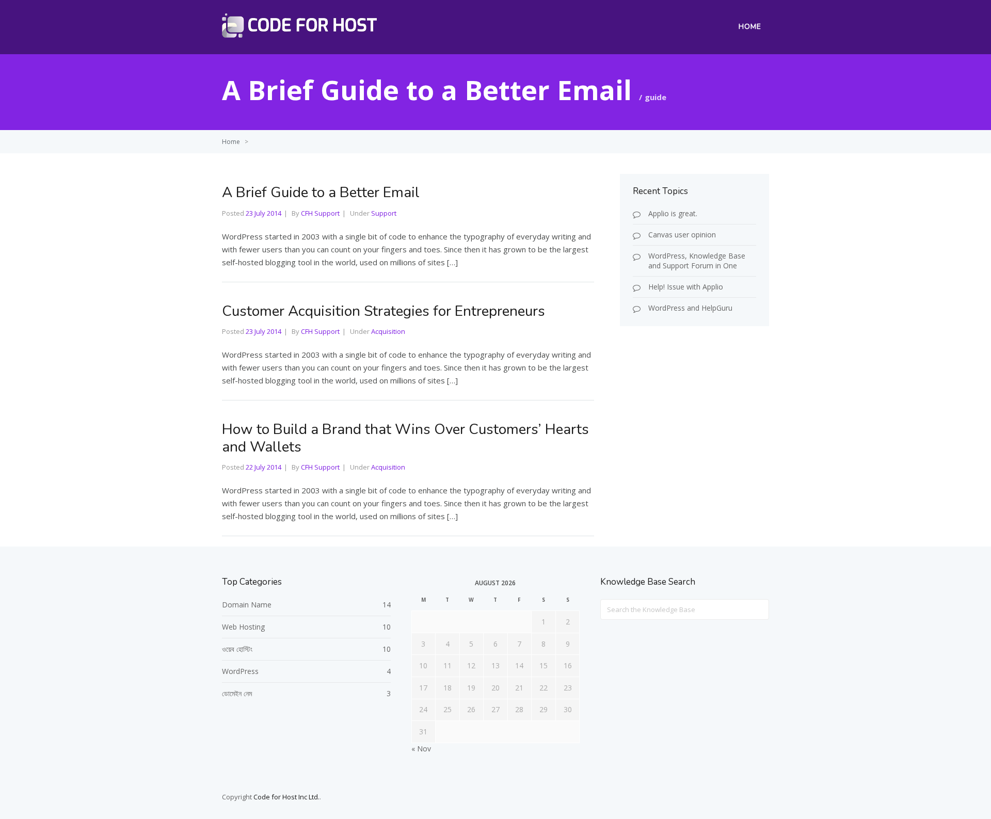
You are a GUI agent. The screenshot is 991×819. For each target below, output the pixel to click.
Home (750, 26)
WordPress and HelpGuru (690, 308)
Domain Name (246, 604)
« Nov (421, 748)
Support (383, 213)
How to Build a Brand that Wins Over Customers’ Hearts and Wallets (405, 438)
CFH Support (320, 213)
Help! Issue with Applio (685, 287)
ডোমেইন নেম (237, 693)
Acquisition (388, 331)
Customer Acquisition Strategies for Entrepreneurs (383, 311)
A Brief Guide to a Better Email (321, 192)
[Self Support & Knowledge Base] (299, 34)
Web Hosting (243, 627)
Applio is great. (672, 213)
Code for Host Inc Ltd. (286, 796)
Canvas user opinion (682, 234)
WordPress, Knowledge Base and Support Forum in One (696, 260)
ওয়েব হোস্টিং (237, 649)
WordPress (240, 671)
